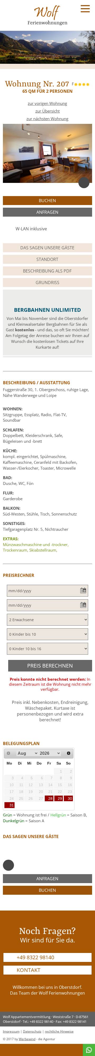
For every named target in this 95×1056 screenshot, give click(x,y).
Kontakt (28, 970)
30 (70, 798)
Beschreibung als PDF (47, 271)
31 (12, 805)
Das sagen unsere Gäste (47, 248)
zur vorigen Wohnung (47, 103)
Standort (47, 259)
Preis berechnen (50, 665)
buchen (47, 200)
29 (60, 798)
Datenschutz (32, 1031)
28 (50, 798)
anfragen (47, 212)
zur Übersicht (47, 111)
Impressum (11, 1031)
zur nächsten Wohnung (47, 118)
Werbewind (27, 1039)
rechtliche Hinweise (59, 1031)
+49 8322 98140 (35, 957)
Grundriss (47, 282)
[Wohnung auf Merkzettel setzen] (83, 182)
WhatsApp (89, 1050)
